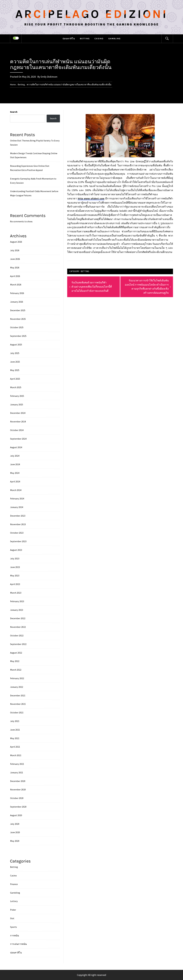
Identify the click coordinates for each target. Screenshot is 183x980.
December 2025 (17, 310)
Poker (13, 909)
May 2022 (14, 661)
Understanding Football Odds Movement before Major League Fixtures (34, 193)
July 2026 (14, 250)
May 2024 (14, 472)
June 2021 (15, 729)
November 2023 (18, 524)
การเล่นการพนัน (18, 944)
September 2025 (18, 335)
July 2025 (14, 353)
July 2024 (14, 455)
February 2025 (17, 395)
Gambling (114, 38)
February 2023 (17, 601)
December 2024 (17, 412)
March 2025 (15, 387)
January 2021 (16, 772)
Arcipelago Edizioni (91, 14)
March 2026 (15, 284)
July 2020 (14, 823)
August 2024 (16, 447)
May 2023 (14, 575)
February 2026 (17, 293)
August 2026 (16, 241)
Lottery (14, 901)
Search (13, 111)
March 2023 (15, 592)
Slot (12, 918)
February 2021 (17, 763)
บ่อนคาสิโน (69, 38)
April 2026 (15, 276)
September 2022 (18, 644)
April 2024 (15, 481)
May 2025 (14, 370)
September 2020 (18, 806)
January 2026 (16, 301)
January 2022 (16, 686)
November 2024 (18, 421)
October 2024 (16, 430)
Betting (85, 38)
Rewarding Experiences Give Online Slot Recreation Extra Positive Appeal (29, 167)
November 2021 (18, 703)
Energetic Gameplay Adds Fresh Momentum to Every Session (33, 180)
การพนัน (14, 935)
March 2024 (15, 490)
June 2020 (15, 832)
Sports (13, 926)
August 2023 (16, 549)
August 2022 (16, 652)
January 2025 (16, 404)
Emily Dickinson (49, 76)
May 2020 (14, 840)
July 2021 (14, 721)
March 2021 (15, 755)
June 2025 (15, 361)
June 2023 (15, 567)
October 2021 (16, 712)
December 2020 (17, 781)
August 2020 (16, 815)
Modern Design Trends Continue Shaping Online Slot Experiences (33, 155)
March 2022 (15, 669)
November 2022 (18, 626)
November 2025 (18, 318)
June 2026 (15, 258)
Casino (99, 38)
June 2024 (15, 464)
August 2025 (16, 344)
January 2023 (16, 609)
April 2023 (15, 584)
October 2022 (16, 635)
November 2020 (18, 789)
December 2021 (17, 695)
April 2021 (15, 746)
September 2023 (18, 541)
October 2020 (16, 798)
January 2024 (16, 507)
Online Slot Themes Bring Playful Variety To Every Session (35, 142)
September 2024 (18, 438)
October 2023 (16, 532)
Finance (14, 884)
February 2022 (17, 678)
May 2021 (14, 738)
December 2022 (17, 618)
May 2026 (14, 267)
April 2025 (15, 378)
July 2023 (14, 558)
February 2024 (17, 498)
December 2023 (17, 515)
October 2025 (16, 327)
